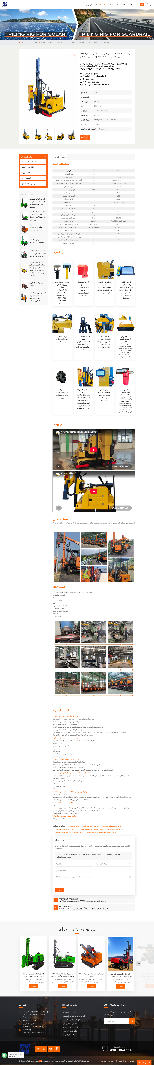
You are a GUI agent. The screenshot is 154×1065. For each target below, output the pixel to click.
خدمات (108, 4)
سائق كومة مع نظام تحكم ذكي (111, 826)
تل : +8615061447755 (31, 1020)
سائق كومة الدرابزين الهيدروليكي (64, 829)
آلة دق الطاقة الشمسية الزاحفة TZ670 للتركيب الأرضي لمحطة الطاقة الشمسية (33, 975)
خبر (115, 4)
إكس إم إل (118, 1061)
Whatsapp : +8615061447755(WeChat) (33, 1031)
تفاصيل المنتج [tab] (60, 157)
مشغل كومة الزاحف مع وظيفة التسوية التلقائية (101, 832)
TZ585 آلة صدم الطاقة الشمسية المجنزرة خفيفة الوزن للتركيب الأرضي (37, 253)
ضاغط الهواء (26, 172)
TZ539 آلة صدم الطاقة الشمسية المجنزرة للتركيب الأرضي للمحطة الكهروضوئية (62, 975)
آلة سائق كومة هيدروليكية (90, 826)
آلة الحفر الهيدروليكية (70, 1027)
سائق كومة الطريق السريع (72, 1020)
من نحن (93, 4)
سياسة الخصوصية (107, 1061)
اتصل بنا (122, 4)
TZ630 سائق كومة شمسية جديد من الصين (91, 975)
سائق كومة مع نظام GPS (115, 829)
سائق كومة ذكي (74, 826)
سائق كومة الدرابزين (32, 42)
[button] (138, 963)
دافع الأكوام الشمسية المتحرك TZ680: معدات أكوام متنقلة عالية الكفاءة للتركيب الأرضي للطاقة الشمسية (120, 975)
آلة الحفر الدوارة (68, 1035)
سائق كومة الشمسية (30, 161)
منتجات (101, 4)
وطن (87, 4)
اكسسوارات (26, 178)
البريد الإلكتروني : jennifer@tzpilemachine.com (35, 1025)
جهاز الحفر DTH (28, 167)
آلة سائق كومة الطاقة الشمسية (74, 1016)
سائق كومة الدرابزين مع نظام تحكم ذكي (90, 829)
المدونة (131, 1061)
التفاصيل (33, 986)
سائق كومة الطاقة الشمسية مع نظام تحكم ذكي (68, 832)
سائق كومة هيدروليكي (70, 1024)
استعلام (86, 137)
